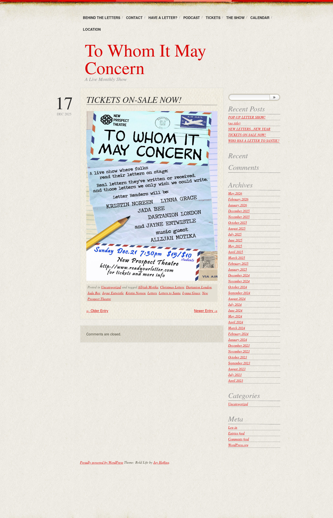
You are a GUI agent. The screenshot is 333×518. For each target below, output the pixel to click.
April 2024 (235, 322)
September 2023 (239, 363)
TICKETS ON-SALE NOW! (247, 134)
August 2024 (236, 298)
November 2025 (239, 216)
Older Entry (97, 310)
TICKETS (213, 17)
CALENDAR (259, 17)
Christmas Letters (172, 287)
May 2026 (235, 193)
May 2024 (235, 316)
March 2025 (236, 257)
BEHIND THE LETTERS (101, 17)
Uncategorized (111, 287)
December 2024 (239, 275)
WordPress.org (238, 444)
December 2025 (239, 210)
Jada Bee (94, 293)
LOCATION (92, 29)
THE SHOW (235, 17)
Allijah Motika (148, 287)
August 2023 (236, 368)
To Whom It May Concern (145, 58)
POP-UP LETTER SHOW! (246, 117)
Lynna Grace (191, 293)
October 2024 (237, 286)
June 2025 (235, 240)
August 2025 (236, 228)
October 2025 (237, 222)
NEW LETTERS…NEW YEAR (249, 129)
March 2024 (236, 327)
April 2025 (235, 251)
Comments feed (238, 439)
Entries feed (236, 433)
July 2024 (235, 304)
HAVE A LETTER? (162, 17)
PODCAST (191, 17)
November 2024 (239, 281)
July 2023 (235, 374)
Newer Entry (205, 310)
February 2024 (238, 333)
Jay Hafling (161, 462)
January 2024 (237, 339)
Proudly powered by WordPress (101, 462)
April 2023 (235, 380)
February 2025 (238, 263)
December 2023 (239, 345)
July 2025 (235, 234)
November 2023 (239, 351)
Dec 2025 (64, 105)
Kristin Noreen (136, 293)
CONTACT (134, 17)
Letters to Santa (169, 293)
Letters (152, 293)
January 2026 (237, 205)
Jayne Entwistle (113, 293)
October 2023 (237, 357)
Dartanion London (199, 287)
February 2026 (238, 199)
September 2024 (239, 292)
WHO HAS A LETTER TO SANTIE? (253, 140)
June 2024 (235, 310)
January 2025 (237, 269)
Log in (232, 427)
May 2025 (235, 246)
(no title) (234, 123)
